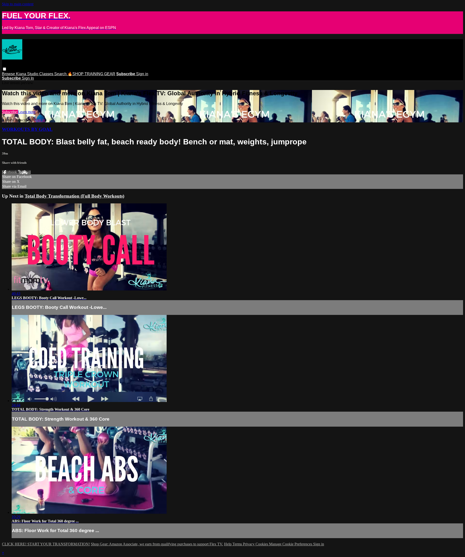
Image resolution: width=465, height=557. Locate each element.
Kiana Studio (27, 74)
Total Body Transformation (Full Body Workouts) (74, 196)
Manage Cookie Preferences (291, 544)
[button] (4, 69)
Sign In (28, 78)
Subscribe (10, 112)
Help (228, 544)
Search (61, 74)
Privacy (249, 544)
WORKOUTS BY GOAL (27, 129)
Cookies (262, 544)
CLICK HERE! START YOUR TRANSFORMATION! (46, 544)
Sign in (142, 74)
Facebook (10, 172)
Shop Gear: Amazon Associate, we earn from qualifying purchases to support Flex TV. (157, 544)
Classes (46, 74)
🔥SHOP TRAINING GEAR (91, 74)
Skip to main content (17, 4)
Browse (9, 74)
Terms (237, 544)
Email (26, 172)
